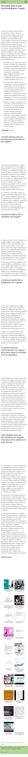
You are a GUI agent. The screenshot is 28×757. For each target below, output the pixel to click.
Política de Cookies (5, 748)
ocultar (11, 130)
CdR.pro (3, 2)
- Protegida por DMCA (15, 748)
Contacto (22, 747)
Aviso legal (16, 747)
